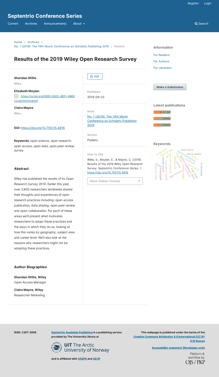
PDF (96, 76)
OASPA (82, 358)
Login (207, 3)
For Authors (161, 61)
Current (13, 23)
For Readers (162, 55)
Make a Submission (170, 87)
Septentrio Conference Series (45, 16)
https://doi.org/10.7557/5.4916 (43, 128)
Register (193, 3)
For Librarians (163, 67)
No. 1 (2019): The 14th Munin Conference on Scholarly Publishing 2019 (61, 46)
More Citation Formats (105, 181)
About (77, 23)
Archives (31, 23)
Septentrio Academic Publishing (72, 332)
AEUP (96, 358)
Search (203, 23)
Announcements (55, 23)
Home (18, 42)
